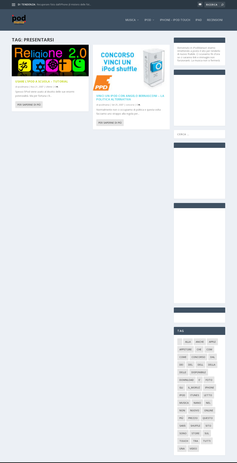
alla (188, 341)
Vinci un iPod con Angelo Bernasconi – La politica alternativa (130, 97)
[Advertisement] (203, 100)
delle (182, 372)
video (193, 448)
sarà (182, 425)
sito (208, 425)
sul (207, 433)
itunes (194, 395)
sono (183, 433)
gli (181, 387)
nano (197, 402)
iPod (148, 20)
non (182, 410)
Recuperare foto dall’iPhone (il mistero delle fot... (64, 4)
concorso (198, 357)
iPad (199, 20)
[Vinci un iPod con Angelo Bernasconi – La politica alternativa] (131, 68)
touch (183, 441)
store (196, 433)
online (208, 410)
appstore (185, 349)
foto (209, 380)
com (209, 349)
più (181, 418)
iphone (209, 387)
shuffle (195, 425)
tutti (207, 441)
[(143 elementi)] (179, 341)
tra (195, 441)
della (211, 364)
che (199, 349)
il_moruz (194, 387)
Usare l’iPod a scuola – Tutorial (41, 81)
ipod (182, 395)
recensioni (215, 20)
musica (184, 402)
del (190, 364)
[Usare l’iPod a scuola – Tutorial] (50, 60)
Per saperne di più (29, 104)
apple (212, 341)
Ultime (49, 86)
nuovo (194, 410)
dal (212, 357)
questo (208, 418)
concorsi (130, 104)
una (182, 448)
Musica (130, 20)
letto (208, 395)
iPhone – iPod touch (175, 20)
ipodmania (23, 86)
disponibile (198, 372)
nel (208, 402)
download (186, 380)
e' (200, 380)
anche (200, 341)
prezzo (193, 418)
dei (181, 364)
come (183, 357)
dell (200, 364)
